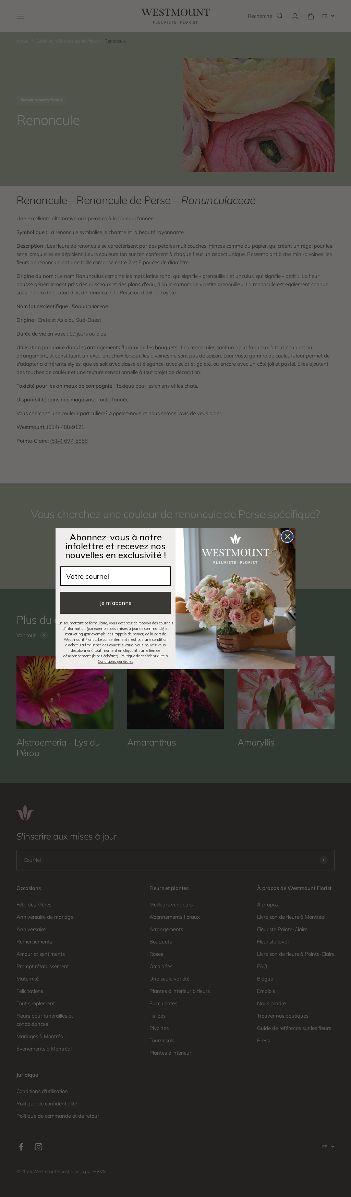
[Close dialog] (287, 536)
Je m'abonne (116, 602)
